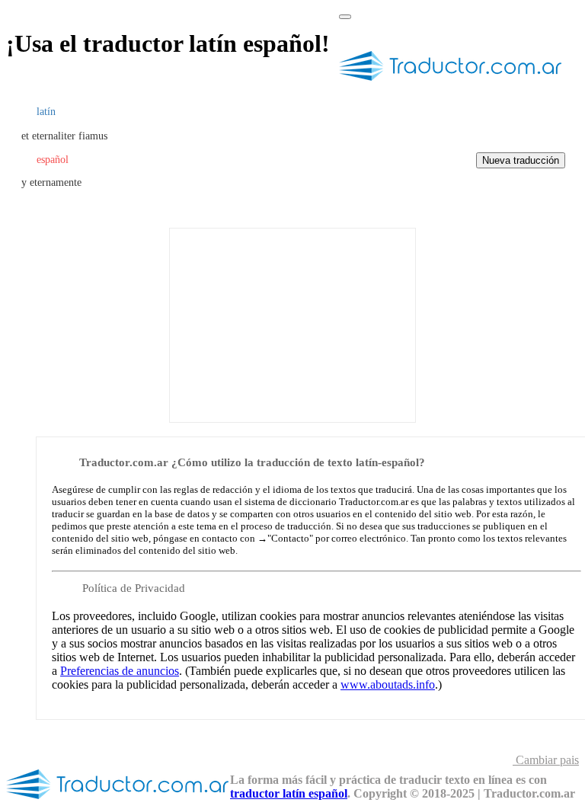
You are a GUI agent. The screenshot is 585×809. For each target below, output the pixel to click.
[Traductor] (451, 86)
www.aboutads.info (387, 684)
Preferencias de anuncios (119, 670)
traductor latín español (288, 793)
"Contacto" (290, 538)
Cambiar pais (546, 759)
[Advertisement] (292, 324)
